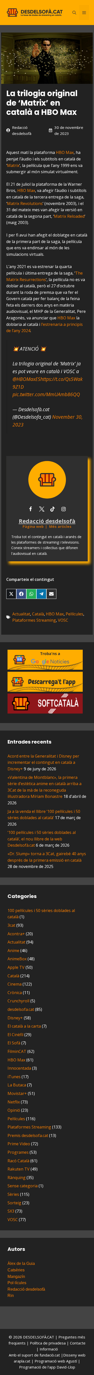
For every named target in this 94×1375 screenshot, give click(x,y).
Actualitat (21, 614)
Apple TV (16, 967)
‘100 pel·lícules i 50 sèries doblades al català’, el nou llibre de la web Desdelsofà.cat (42, 839)
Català (38, 614)
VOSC (63, 620)
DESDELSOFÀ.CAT (38, 1336)
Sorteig (14, 1203)
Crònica (15, 992)
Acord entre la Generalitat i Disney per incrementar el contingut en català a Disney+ (43, 762)
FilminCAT (17, 1051)
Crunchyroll (18, 1001)
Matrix (13, 165)
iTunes (14, 1076)
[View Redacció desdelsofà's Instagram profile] (63, 509)
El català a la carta (24, 1026)
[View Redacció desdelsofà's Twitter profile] (41, 509)
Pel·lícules (74, 614)
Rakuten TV (19, 1169)
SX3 (11, 1211)
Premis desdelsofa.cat (28, 1135)
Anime (13, 950)
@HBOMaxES (26, 379)
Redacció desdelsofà (26, 1289)
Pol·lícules (17, 1283)
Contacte (77, 1342)
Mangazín (16, 1276)
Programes (18, 1152)
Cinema (15, 984)
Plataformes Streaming (34, 620)
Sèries (13, 1194)
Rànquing (17, 1177)
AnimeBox (17, 959)
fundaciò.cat (50, 1354)
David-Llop (66, 1366)
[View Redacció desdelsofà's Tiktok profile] (52, 509)
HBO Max (65, 152)
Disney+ (15, 1018)
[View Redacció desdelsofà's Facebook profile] (30, 509)
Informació (49, 1348)
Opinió (14, 1110)
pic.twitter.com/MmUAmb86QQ (46, 394)
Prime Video (19, 1144)
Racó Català (18, 1161)
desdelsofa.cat (21, 1009)
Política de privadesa (48, 1342)
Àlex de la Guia (21, 1263)
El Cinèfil (15, 1034)
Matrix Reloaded (69, 216)
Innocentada (19, 1068)
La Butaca (17, 1085)
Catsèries (16, 1270)
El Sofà (14, 1043)
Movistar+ (17, 1093)
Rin (11, 1295)
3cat (11, 925)
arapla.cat (22, 1360)
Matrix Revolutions (25, 203)
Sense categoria (23, 1186)
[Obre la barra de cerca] (74, 12)
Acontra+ (16, 934)
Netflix (14, 1102)
